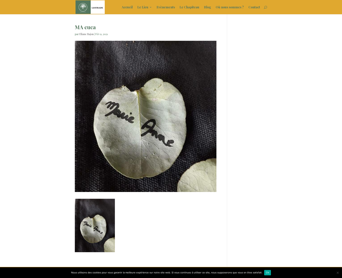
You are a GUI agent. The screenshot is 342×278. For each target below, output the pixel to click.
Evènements (166, 7)
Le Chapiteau (189, 7)
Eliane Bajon (86, 34)
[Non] (337, 272)
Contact (254, 7)
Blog (207, 7)
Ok (267, 272)
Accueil (127, 7)
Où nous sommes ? (230, 7)
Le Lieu (142, 7)
